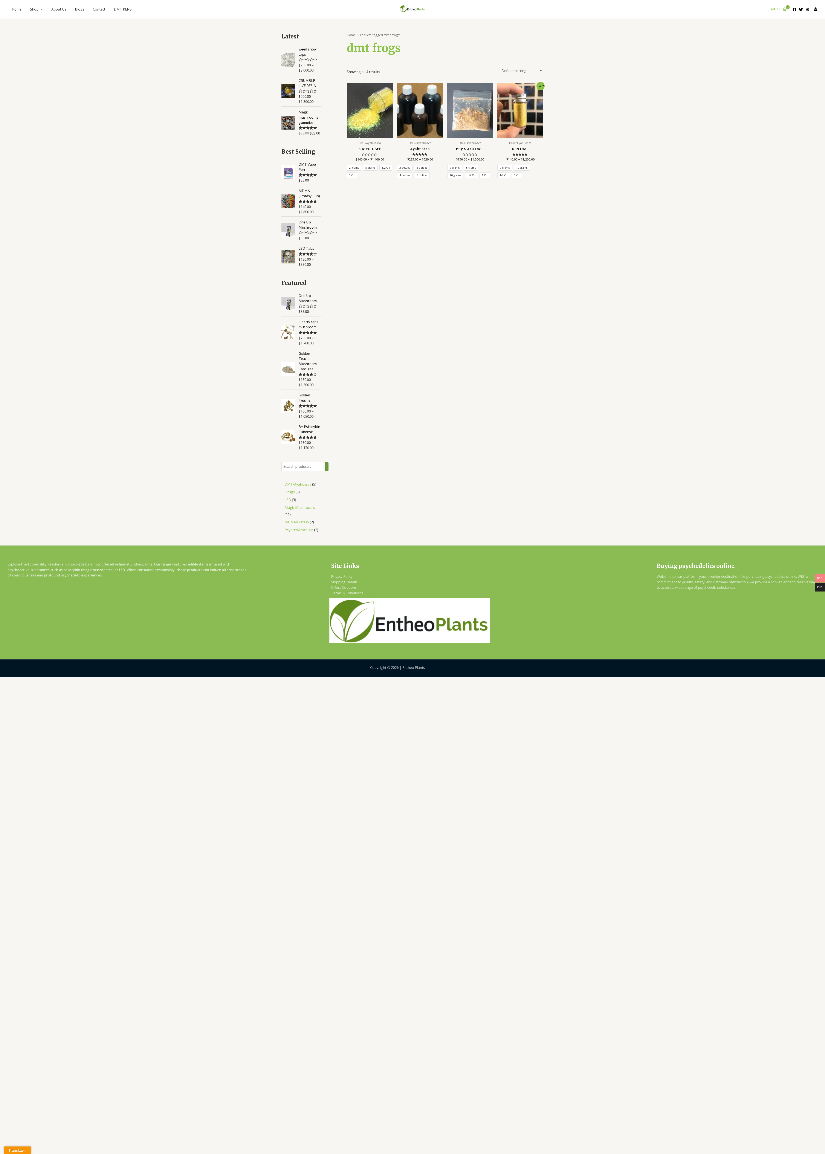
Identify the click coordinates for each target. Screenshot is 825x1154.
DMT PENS (123, 9)
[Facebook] (794, 9)
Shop (34, 9)
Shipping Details (344, 582)
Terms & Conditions (347, 593)
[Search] (326, 466)
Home (16, 9)
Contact (99, 9)
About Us (58, 9)
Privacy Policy (342, 576)
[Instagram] (807, 9)
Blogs (79, 9)
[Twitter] (801, 9)
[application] (40, 9)
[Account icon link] (815, 9)
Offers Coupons (344, 587)
